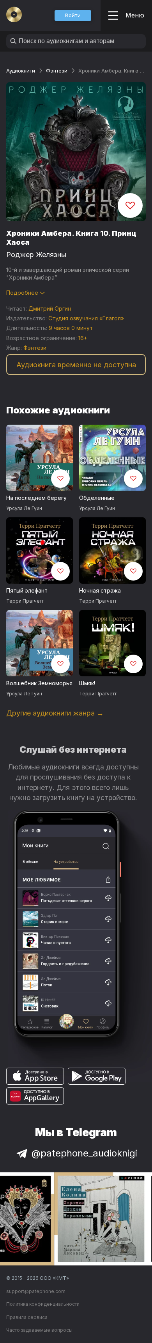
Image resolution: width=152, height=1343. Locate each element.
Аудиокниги (20, 70)
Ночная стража (100, 590)
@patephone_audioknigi (84, 1153)
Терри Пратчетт (25, 601)
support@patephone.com (35, 1291)
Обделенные (97, 497)
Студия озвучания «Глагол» (86, 318)
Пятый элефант (27, 590)
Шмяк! (87, 683)
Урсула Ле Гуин (24, 508)
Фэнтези (56, 70)
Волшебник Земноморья (39, 683)
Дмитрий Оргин (49, 308)
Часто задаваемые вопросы (39, 1330)
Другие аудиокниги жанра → (55, 713)
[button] (73, 15)
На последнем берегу (36, 497)
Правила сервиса (27, 1317)
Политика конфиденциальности (43, 1304)
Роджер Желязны (36, 255)
